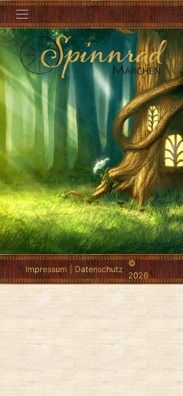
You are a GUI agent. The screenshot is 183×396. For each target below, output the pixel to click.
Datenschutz (99, 269)
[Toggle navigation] (22, 14)
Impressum (46, 269)
